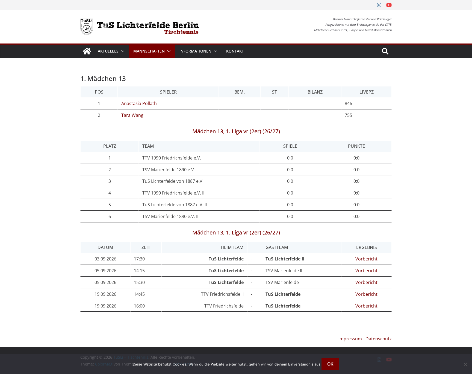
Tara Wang (132, 115)
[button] (122, 51)
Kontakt (235, 51)
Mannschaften (149, 51)
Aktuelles (108, 51)
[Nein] (465, 364)
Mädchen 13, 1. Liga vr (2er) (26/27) (236, 131)
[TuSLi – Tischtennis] (86, 51)
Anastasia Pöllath (139, 103)
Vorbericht (366, 259)
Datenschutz (378, 339)
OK (330, 364)
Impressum (350, 339)
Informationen (195, 51)
